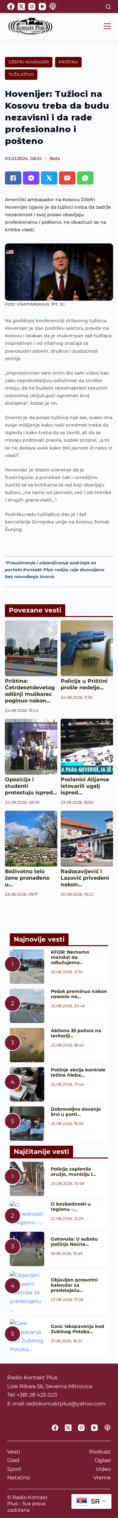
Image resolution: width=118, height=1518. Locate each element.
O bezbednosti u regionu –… (71, 1206)
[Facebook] (10, 6)
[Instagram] (31, 6)
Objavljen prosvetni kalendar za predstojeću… (74, 1285)
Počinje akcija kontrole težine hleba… (78, 1072)
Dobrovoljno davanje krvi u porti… (76, 1111)
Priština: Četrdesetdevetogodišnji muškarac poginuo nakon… (30, 691)
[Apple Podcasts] (52, 6)
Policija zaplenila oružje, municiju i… (73, 1171)
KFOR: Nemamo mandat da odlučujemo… (70, 957)
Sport (14, 1469)
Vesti (13, 1452)
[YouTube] (42, 6)
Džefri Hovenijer (29, 62)
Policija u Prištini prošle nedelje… (84, 684)
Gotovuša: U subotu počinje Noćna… (74, 1241)
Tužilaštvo (21, 74)
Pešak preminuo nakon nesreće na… (79, 993)
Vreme (102, 1477)
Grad (13, 1460)
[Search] (108, 6)
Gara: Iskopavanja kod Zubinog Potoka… (77, 1328)
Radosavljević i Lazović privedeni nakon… (85, 878)
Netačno (18, 1477)
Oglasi (103, 1460)
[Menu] (107, 26)
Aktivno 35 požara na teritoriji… (76, 1033)
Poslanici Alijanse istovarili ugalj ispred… (85, 786)
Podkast (100, 1452)
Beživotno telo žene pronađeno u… (27, 878)
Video (103, 1469)
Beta (55, 158)
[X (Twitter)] (21, 6)
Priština (68, 62)
